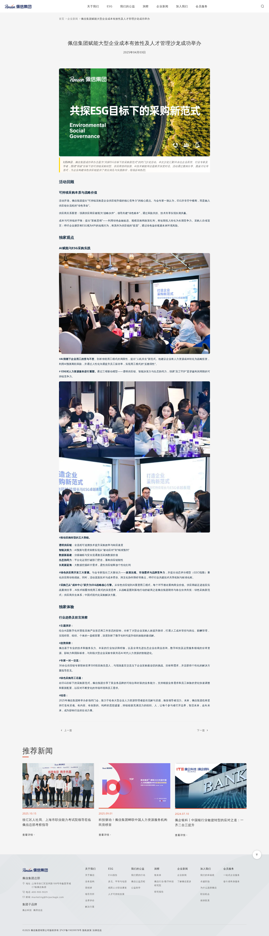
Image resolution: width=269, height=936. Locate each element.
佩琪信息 (38, 910)
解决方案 (89, 906)
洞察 (146, 6)
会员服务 (202, 6)
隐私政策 (87, 930)
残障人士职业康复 (117, 887)
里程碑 (88, 887)
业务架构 (89, 881)
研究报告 (159, 891)
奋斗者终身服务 (231, 881)
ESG (109, 6)
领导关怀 (89, 894)
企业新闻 (162, 6)
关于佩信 (89, 875)
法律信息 (97, 930)
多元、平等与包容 (117, 881)
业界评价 (89, 900)
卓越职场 (205, 881)
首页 (61, 18)
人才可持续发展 (116, 894)
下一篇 (201, 730)
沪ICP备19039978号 (71, 930)
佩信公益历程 (138, 881)
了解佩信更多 (184, 881)
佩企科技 (27, 910)
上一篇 (68, 730)
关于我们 (93, 6)
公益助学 (136, 887)
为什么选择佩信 (208, 887)
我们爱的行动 (138, 875)
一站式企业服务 (231, 875)
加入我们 (182, 6)
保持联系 (205, 900)
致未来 (157, 875)
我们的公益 (127, 6)
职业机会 (205, 894)
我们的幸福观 (207, 875)
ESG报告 (112, 875)
